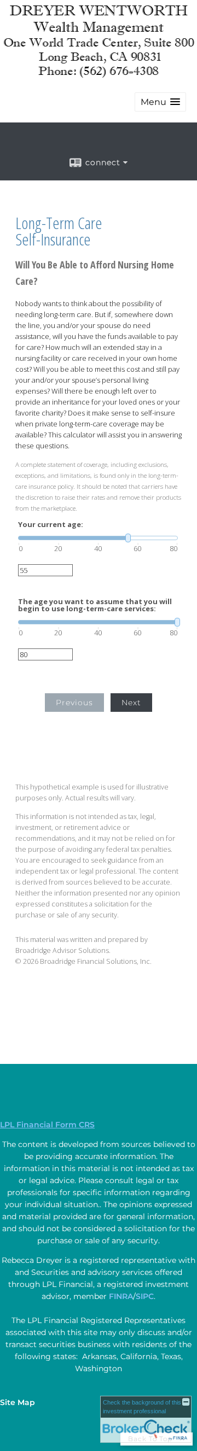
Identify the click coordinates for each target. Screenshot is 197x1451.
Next (131, 702)
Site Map (17, 1402)
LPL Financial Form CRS (47, 1125)
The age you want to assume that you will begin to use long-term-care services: (95, 605)
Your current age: (50, 524)
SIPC (145, 1296)
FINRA (121, 1296)
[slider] (98, 538)
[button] (160, 102)
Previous (74, 702)
